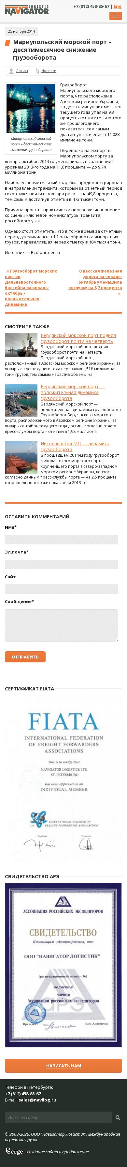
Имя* (11, 527)
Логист (22, 70)
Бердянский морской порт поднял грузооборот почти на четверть (78, 338)
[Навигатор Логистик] (27, 14)
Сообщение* (19, 601)
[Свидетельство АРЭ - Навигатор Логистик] (63, 1046)
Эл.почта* (16, 552)
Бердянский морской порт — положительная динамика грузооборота (73, 392)
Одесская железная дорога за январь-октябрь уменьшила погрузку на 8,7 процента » (95, 282)
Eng (118, 6)
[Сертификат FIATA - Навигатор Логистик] (63, 860)
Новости (48, 70)
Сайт (10, 577)
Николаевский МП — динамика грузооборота (75, 446)
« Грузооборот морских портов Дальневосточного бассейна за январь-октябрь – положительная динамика (31, 287)
